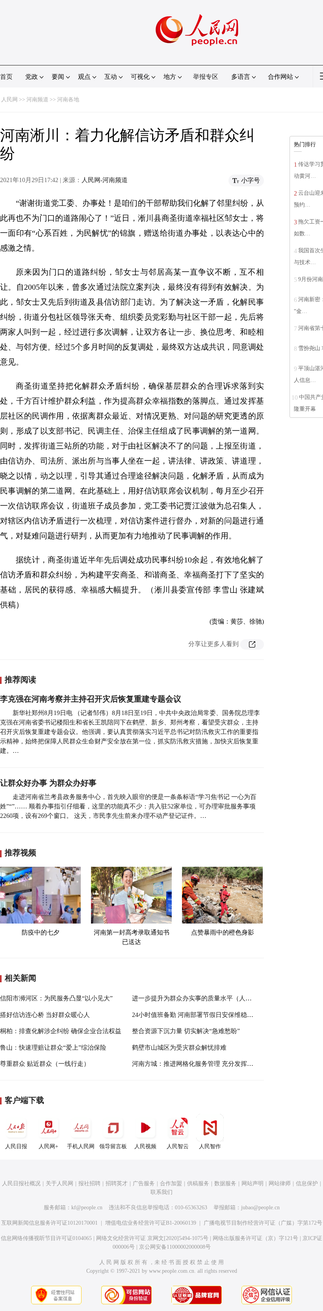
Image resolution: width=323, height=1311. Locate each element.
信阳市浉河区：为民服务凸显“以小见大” (56, 998)
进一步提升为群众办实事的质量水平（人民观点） (201, 998)
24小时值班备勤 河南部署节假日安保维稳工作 (196, 1014)
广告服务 (144, 1183)
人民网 (9, 99)
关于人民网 (59, 1183)
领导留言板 (113, 1146)
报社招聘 (89, 1183)
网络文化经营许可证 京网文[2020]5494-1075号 (152, 1238)
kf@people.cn (86, 1207)
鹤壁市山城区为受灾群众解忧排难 (179, 1047)
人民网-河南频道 (105, 180)
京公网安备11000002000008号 (175, 1247)
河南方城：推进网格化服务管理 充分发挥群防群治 (202, 1063)
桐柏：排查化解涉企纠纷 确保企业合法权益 (60, 1031)
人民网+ (48, 1146)
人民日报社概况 (21, 1183)
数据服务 (225, 1183)
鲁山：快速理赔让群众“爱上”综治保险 (53, 1047)
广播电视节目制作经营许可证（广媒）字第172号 (263, 1223)
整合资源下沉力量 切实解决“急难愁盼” (186, 1031)
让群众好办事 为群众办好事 (48, 782)
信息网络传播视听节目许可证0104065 (46, 1238)
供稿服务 (198, 1183)
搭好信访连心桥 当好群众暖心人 (45, 1014)
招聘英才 (117, 1183)
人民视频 (145, 1146)
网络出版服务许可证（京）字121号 (255, 1238)
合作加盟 (171, 1183)
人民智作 (210, 1146)
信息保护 (307, 1183)
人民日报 (16, 1146)
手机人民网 (81, 1146)
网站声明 (252, 1183)
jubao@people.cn (260, 1207)
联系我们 (161, 1192)
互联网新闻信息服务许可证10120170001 (49, 1223)
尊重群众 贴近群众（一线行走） (45, 1063)
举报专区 (205, 76)
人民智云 (178, 1146)
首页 (6, 76)
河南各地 (68, 99)
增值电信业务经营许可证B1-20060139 (150, 1223)
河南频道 (37, 99)
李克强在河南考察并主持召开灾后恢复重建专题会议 (90, 699)
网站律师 (280, 1183)
